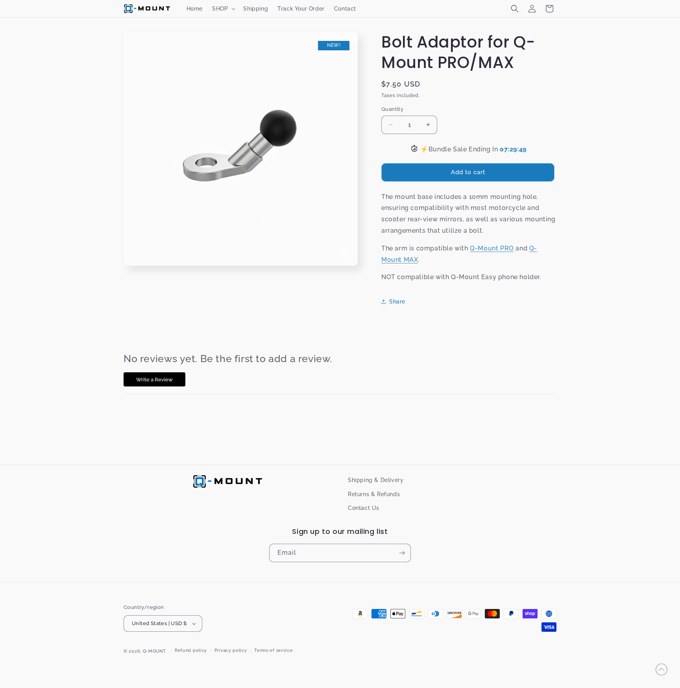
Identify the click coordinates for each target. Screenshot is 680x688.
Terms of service (273, 650)
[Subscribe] (401, 553)
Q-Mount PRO (492, 248)
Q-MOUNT (154, 651)
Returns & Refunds (374, 494)
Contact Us (363, 507)
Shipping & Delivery (375, 480)
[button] (222, 8)
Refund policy (191, 650)
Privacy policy (230, 650)
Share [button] (397, 301)
